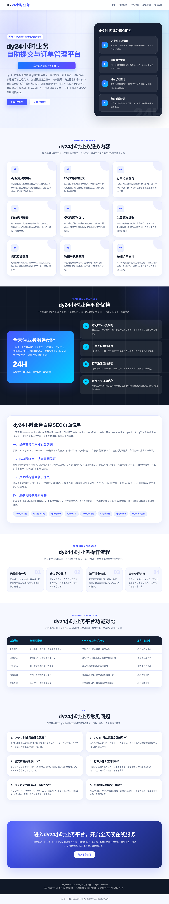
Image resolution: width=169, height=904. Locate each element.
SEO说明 (146, 5)
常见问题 (158, 5)
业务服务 (123, 5)
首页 (114, 5)
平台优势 (135, 5)
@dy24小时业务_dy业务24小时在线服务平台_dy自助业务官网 (84, 899)
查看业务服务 (17, 102)
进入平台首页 (84, 854)
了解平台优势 (40, 102)
